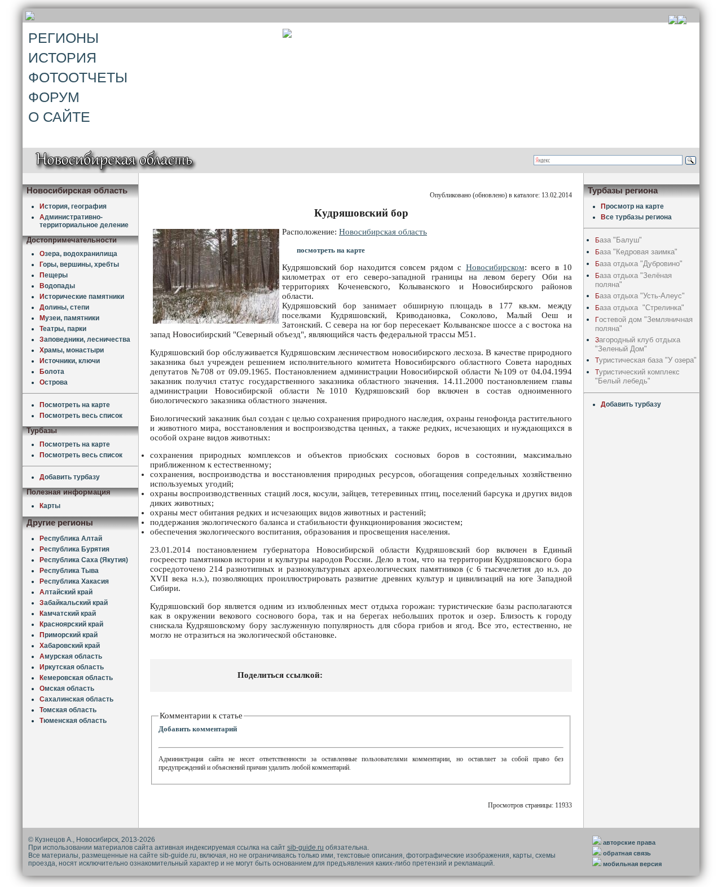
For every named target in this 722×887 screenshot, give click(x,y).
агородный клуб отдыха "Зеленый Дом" (637, 344)
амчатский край (67, 613)
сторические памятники (81, 297)
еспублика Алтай (70, 538)
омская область (67, 710)
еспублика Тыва (69, 571)
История (62, 57)
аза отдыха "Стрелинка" (639, 307)
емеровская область (76, 678)
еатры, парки (62, 329)
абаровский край (69, 646)
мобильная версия (632, 863)
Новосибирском (495, 267)
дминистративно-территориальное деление (84, 221)
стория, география (73, 206)
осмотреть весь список (80, 416)
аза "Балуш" (618, 240)
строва (53, 382)
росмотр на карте (632, 206)
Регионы (63, 38)
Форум (54, 97)
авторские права (629, 842)
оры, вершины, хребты (79, 264)
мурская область (70, 656)
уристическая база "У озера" (646, 360)
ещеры (53, 275)
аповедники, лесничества (84, 339)
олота (51, 372)
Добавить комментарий (198, 729)
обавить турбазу (69, 477)
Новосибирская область (383, 231)
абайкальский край (73, 603)
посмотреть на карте (331, 250)
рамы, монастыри (71, 350)
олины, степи (64, 307)
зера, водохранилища (78, 254)
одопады (57, 286)
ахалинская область (76, 699)
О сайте (59, 117)
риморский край (68, 635)
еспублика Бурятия (74, 549)
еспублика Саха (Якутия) (83, 560)
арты (49, 506)
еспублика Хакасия (74, 581)
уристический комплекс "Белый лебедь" (637, 376)
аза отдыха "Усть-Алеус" (640, 296)
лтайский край (66, 592)
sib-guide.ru (305, 847)
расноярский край (71, 624)
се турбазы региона (636, 217)
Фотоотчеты (77, 77)
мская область (66, 688)
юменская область (73, 721)
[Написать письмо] (681, 21)
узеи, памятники (69, 318)
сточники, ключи (69, 361)
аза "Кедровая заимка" (636, 252)
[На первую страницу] (672, 21)
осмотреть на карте (74, 405)
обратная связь (627, 853)
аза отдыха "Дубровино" (639, 263)
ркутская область (71, 667)
